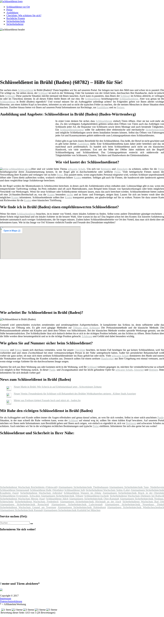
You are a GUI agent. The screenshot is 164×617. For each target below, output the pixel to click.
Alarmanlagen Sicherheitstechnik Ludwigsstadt (76, 504)
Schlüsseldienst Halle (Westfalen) (47, 490)
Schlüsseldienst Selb (74, 490)
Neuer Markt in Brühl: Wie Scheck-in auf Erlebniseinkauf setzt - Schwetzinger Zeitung (58, 386)
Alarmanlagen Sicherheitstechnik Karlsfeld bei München (71, 510)
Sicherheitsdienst (14, 24)
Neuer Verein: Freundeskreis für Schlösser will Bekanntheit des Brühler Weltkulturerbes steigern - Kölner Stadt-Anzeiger (75, 393)
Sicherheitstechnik (15, 21)
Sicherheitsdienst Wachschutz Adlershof (41, 493)
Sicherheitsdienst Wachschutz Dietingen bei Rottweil (137, 495)
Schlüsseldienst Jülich (57, 498)
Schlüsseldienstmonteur (72, 129)
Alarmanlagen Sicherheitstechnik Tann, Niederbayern (136, 487)
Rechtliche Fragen (15, 18)
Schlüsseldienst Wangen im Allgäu (82, 493)
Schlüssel (43, 93)
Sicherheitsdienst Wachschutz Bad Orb (143, 501)
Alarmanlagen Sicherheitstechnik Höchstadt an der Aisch (90, 501)
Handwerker (107, 358)
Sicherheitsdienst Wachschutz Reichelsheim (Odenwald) (29, 487)
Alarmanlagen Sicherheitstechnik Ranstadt (21, 510)
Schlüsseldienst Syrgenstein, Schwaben (20, 495)
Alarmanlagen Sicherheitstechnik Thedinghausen (83, 487)
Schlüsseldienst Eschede (96, 495)
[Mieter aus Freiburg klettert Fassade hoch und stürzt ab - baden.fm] (8, 403)
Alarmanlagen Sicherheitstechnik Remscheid (24, 504)
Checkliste (80, 350)
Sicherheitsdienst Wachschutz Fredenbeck (37, 501)
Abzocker (139, 369)
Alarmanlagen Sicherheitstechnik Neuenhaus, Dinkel (134, 504)
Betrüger (153, 369)
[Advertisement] (83, 53)
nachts (70, 194)
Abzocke (4, 350)
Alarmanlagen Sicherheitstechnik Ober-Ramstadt (94, 498)
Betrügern (106, 169)
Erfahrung (87, 336)
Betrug (18, 350)
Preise (9, 9)
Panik (52, 369)
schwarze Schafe (76, 169)
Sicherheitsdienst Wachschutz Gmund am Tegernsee (28, 507)
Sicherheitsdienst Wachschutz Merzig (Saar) (22, 498)
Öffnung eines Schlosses (86, 327)
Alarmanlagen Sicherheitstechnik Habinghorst (82, 507)
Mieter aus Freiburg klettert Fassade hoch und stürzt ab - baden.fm (47, 400)
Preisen (120, 107)
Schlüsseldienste (104, 121)
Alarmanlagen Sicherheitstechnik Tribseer (62, 495)
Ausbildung (12, 12)
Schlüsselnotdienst (128, 98)
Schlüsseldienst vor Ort (18, 6)
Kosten (77, 177)
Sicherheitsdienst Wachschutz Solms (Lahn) (108, 490)
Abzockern (122, 169)
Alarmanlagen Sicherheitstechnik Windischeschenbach (135, 507)
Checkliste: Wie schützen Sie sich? (23, 15)
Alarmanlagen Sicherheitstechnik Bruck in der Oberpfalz (133, 493)
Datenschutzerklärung (11, 601)
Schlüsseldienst (25, 90)
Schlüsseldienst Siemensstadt (14, 490)
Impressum (5, 598)
